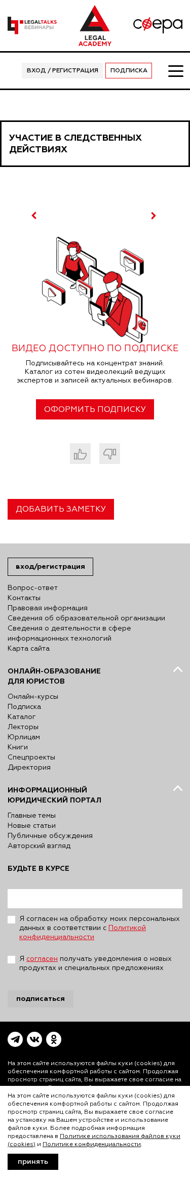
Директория (29, 767)
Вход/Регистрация (50, 566)
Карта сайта (29, 648)
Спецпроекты (31, 757)
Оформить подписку (95, 410)
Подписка (128, 71)
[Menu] (175, 70)
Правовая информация (48, 608)
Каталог (22, 717)
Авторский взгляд (39, 846)
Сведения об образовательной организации (86, 618)
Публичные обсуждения (50, 835)
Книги (18, 747)
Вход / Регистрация (62, 71)
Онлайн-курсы (33, 696)
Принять (33, 1161)
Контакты (24, 598)
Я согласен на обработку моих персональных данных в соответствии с (99, 928)
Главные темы (32, 815)
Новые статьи (32, 825)
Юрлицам (24, 737)
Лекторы (23, 727)
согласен (42, 958)
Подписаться (40, 998)
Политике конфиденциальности (92, 1145)
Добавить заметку (61, 510)
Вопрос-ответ (33, 588)
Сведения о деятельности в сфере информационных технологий (69, 633)
